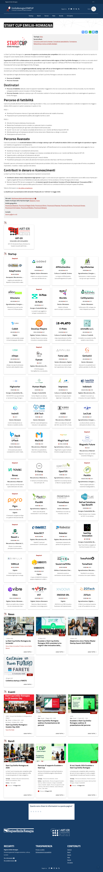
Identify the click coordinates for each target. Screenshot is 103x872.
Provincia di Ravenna (11, 205)
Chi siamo (70, 863)
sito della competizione (25, 188)
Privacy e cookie (40, 850)
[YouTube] (71, 9)
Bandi (68, 852)
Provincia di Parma (66, 205)
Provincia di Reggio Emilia (27, 205)
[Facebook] (69, 9)
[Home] (20, 9)
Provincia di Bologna (40, 208)
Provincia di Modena (27, 208)
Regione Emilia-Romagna (11, 2)
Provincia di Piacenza (53, 205)
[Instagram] (74, 9)
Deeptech (15, 258)
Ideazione (33, 201)
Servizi (69, 855)
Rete (68, 857)
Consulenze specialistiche (61, 41)
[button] (94, 2)
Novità (69, 860)
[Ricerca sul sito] (93, 9)
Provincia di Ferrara (79, 205)
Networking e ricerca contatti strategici (45, 44)
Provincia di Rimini (41, 205)
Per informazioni (8, 858)
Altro (41, 37)
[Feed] (78, 9)
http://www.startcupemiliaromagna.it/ (22, 198)
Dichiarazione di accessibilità (43, 852)
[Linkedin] (76, 9)
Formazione (73, 41)
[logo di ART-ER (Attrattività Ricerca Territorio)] (60, 832)
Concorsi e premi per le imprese (43, 41)
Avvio (38, 201)
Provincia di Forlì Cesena (12, 208)
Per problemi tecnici (9, 861)
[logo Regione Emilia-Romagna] (19, 830)
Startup (69, 850)
